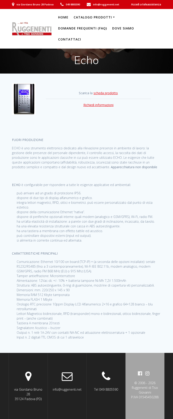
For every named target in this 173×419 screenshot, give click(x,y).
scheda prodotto (105, 93)
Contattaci (69, 39)
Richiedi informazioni (98, 105)
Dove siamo (123, 28)
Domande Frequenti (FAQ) (82, 28)
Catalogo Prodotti (93, 17)
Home (63, 17)
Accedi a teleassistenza (146, 4)
